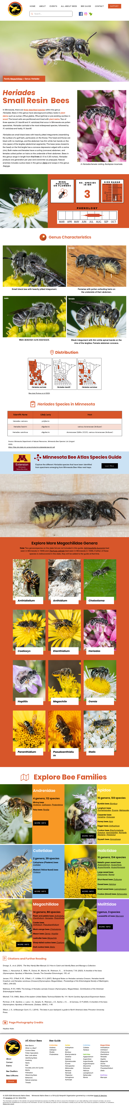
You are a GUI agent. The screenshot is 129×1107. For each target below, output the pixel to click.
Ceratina (68, 1057)
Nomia (111, 874)
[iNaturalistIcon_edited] (90, 14)
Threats (28, 1082)
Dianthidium (38, 918)
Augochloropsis (118, 867)
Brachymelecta (116, 830)
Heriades (49, 918)
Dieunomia (102, 874)
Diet (26, 1065)
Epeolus (101, 832)
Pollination (29, 1073)
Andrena (37, 805)
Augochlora (116, 865)
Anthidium (37, 924)
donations (8, 1098)
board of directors (100, 1096)
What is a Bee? (31, 1048)
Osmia (47, 933)
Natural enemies (31, 1080)
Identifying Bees (31, 1058)
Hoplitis (54, 933)
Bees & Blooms (12, 1076)
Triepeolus (111, 835)
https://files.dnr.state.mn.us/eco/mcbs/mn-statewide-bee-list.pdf (31, 447)
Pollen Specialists (31, 1053)
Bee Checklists (12, 1071)
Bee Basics (29, 1045)
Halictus (86, 1070)
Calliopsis (46, 805)
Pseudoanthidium (51, 924)
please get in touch (8, 1104)
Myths (27, 1070)
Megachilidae (16, 79)
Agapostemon (104, 865)
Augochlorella (104, 867)
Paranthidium (60, 918)
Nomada (122, 832)
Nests (27, 1063)
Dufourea (86, 1068)
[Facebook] (81, 14)
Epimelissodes (70, 1061)
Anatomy (28, 1060)
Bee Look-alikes (31, 1055)
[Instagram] (86, 14)
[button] (85, 6)
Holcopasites (112, 832)
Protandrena (57, 805)
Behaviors (29, 1078)
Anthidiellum (60, 916)
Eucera (115, 810)
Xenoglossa (69, 1077)
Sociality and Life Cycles (34, 1068)
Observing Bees (31, 1075)
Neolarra (101, 835)
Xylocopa (68, 1080)
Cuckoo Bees (30, 1050)
